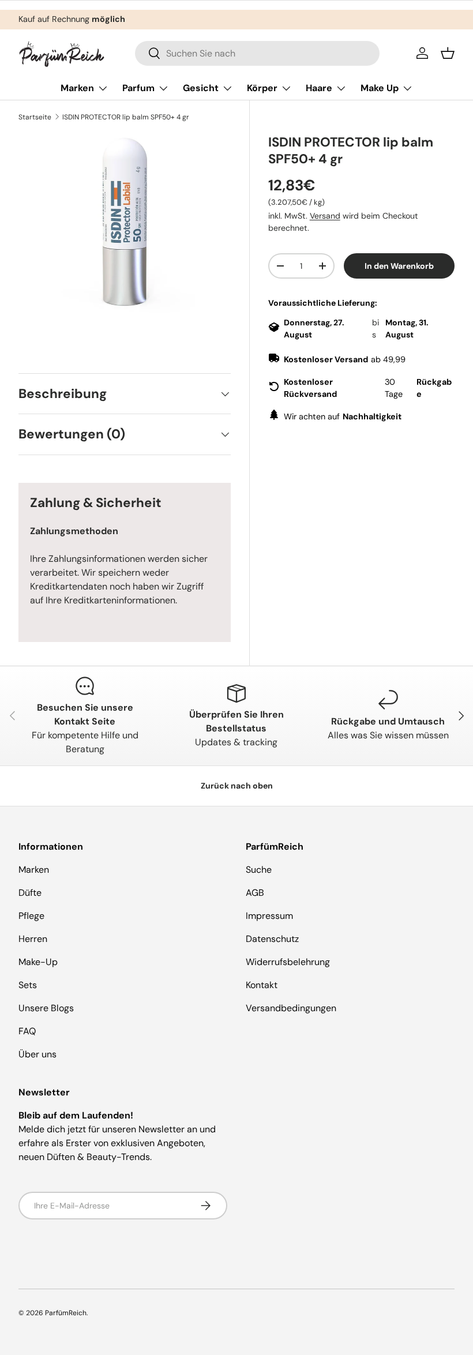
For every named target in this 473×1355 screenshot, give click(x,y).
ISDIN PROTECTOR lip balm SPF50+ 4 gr (125, 117)
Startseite (34, 117)
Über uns (37, 1054)
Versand (325, 216)
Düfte (30, 893)
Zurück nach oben (237, 785)
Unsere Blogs (46, 1008)
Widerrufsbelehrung (288, 962)
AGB (255, 893)
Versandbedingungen (291, 1008)
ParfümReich (66, 1313)
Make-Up (38, 962)
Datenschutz (272, 939)
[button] (447, 53)
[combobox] (257, 53)
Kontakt (261, 985)
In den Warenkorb (399, 266)
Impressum (269, 916)
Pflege (31, 916)
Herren (32, 939)
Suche (259, 870)
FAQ (27, 1031)
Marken (33, 870)
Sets (27, 985)
